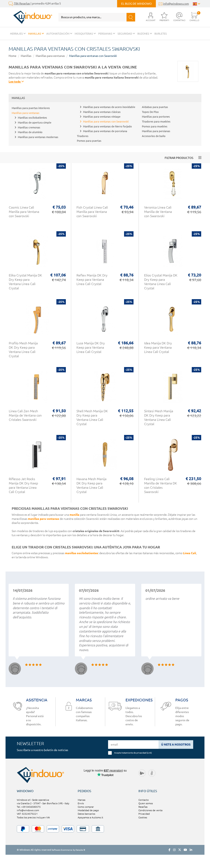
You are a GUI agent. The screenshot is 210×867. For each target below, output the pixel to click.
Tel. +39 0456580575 (29, 806)
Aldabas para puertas (155, 107)
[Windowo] (30, 17)
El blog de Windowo (136, 3)
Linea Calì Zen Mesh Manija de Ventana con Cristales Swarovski (25, 415)
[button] (150, 17)
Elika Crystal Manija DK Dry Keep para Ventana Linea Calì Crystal (25, 281)
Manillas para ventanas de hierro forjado (107, 126)
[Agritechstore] (142, 773)
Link (149, 752)
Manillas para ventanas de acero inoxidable (109, 107)
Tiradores (82, 136)
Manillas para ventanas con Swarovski (93, 55)
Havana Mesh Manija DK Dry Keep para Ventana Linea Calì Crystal (91, 485)
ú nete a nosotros (176, 744)
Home (12, 55)
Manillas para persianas (156, 131)
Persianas (105, 33)
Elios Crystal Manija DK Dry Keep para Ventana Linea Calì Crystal (160, 281)
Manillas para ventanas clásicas (102, 111)
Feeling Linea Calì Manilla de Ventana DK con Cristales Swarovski (160, 485)
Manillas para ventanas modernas (38, 137)
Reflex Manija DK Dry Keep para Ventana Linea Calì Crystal (91, 279)
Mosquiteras (84, 33)
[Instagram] (174, 849)
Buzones (143, 33)
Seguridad (125, 33)
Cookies (142, 817)
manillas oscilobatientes (81, 553)
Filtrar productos (179, 157)
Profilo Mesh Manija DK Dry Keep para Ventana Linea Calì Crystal (23, 349)
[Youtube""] (185, 849)
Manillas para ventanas (50, 55)
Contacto (143, 799)
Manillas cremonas (29, 127)
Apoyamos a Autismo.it (90, 817)
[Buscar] (131, 17)
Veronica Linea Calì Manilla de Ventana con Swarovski (158, 212)
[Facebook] (169, 849)
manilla (74, 514)
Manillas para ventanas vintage (101, 116)
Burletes (160, 33)
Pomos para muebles (154, 126)
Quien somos (145, 803)
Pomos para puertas (89, 140)
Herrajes (16, 33)
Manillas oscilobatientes (32, 117)
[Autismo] (151, 773)
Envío (81, 803)
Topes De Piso (150, 111)
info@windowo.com (176, 3)
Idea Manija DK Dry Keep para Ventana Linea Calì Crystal (158, 347)
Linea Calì (189, 553)
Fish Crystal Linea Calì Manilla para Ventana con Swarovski (92, 212)
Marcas (81, 799)
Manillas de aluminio (30, 132)
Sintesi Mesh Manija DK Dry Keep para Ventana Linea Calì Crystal (158, 417)
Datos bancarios (86, 813)
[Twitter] (179, 849)
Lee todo (15, 81)
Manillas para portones (156, 116)
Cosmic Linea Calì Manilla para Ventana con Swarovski (24, 212)
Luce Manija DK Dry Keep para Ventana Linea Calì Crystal (90, 347)
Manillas (35, 33)
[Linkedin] (191, 849)
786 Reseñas (22, 3)
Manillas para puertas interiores (31, 108)
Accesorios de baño (153, 136)
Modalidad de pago (88, 810)
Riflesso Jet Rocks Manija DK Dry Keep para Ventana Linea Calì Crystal (23, 485)
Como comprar (86, 806)
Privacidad (144, 813)
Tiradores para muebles (156, 121)
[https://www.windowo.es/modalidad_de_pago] (105, 828)
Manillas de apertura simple (34, 122)
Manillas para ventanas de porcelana (105, 131)
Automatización (58, 33)
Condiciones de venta (150, 810)
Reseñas (142, 806)
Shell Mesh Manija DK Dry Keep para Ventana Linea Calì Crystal (92, 417)
